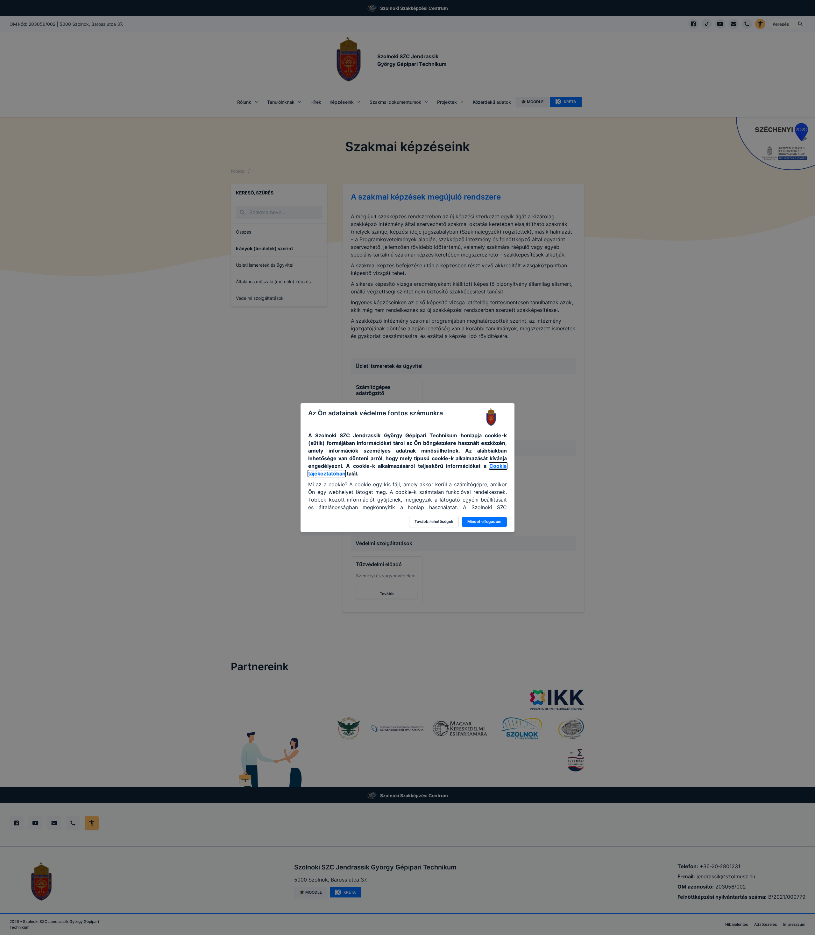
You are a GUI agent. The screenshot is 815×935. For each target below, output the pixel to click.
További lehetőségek (434, 521)
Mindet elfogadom (484, 521)
